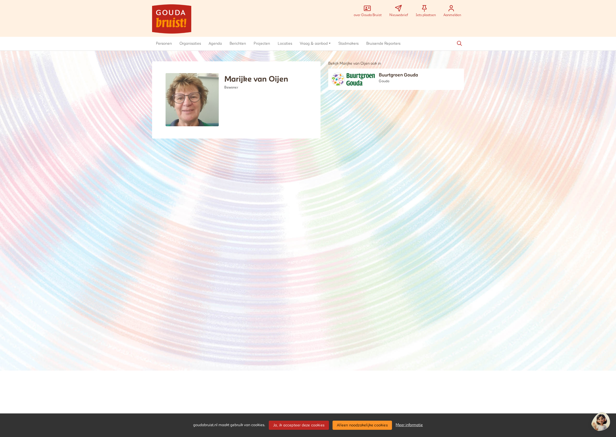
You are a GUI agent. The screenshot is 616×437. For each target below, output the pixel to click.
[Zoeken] (459, 43)
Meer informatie (409, 425)
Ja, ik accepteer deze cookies (298, 425)
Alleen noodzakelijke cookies (362, 425)
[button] (164, 43)
